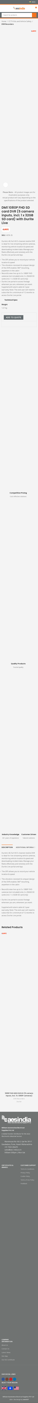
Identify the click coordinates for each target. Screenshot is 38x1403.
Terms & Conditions (27, 1169)
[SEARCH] (34, 15)
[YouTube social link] (11, 2)
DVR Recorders (8, 24)
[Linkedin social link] (13, 2)
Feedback (24, 1184)
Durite (19, 1101)
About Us (5, 1345)
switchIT (26, 1399)
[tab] (7, 847)
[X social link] (5, 2)
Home (4, 21)
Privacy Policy (25, 1173)
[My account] (31, 8)
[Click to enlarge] (5, 184)
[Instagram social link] (8, 2)
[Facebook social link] (3, 2)
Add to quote (13, 317)
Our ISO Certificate (8, 1360)
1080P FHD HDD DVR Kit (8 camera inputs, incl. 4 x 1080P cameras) (19, 1094)
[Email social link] (10, 324)
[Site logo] (19, 8)
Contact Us (5, 1349)
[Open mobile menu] (2, 8)
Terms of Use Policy (27, 1180)
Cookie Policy (25, 1176)
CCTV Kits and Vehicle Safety (20, 21)
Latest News (6, 1352)
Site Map (5, 1356)
